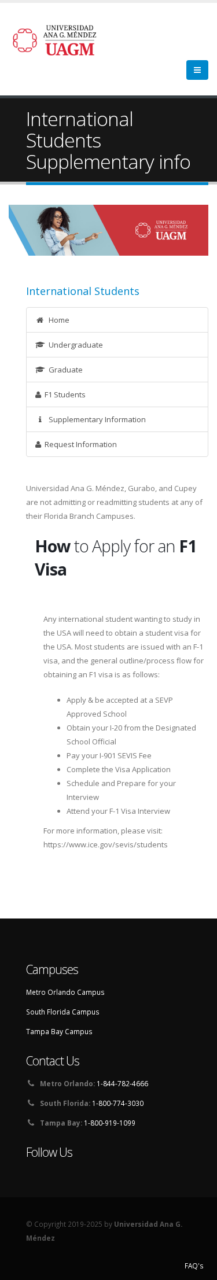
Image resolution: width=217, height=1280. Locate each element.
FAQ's (194, 1265)
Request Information (79, 444)
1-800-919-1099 (109, 1122)
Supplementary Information (95, 419)
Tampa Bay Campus (59, 1031)
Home (57, 320)
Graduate (64, 369)
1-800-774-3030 (118, 1103)
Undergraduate (74, 345)
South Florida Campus (63, 1011)
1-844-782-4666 (122, 1083)
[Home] (61, 39)
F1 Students (63, 394)
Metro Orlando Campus (65, 992)
